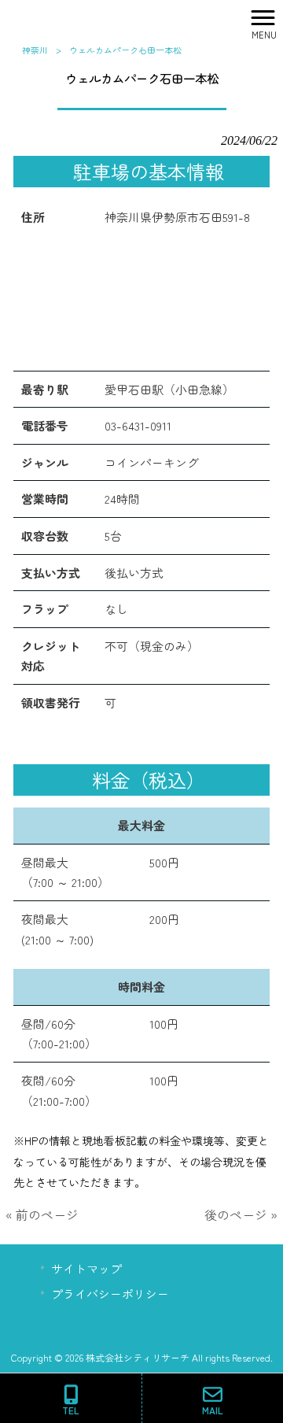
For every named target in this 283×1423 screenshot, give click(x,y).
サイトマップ (86, 1268)
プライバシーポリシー (110, 1293)
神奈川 (35, 49)
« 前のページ (42, 1214)
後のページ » (240, 1214)
